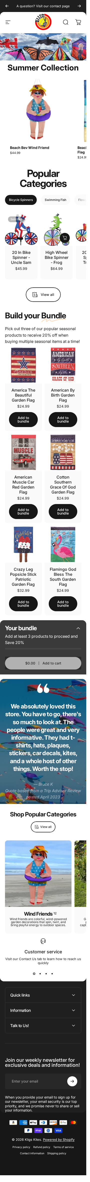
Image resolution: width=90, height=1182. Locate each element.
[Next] (79, 6)
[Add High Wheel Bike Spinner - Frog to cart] (65, 235)
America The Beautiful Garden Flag (23, 391)
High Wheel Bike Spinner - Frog (56, 254)
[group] (37, 115)
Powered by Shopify (58, 1136)
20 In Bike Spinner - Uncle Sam (21, 254)
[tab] (21, 197)
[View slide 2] (40, 971)
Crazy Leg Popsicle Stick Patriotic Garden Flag (23, 574)
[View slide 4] (52, 971)
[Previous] (7, 6)
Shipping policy (56, 1150)
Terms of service (63, 1144)
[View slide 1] (34, 971)
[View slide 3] (46, 971)
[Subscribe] (72, 1078)
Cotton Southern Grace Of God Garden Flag (63, 482)
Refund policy (41, 1144)
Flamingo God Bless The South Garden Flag (63, 574)
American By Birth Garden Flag (63, 391)
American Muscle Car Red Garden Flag (23, 482)
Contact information (32, 1150)
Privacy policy (21, 1144)
